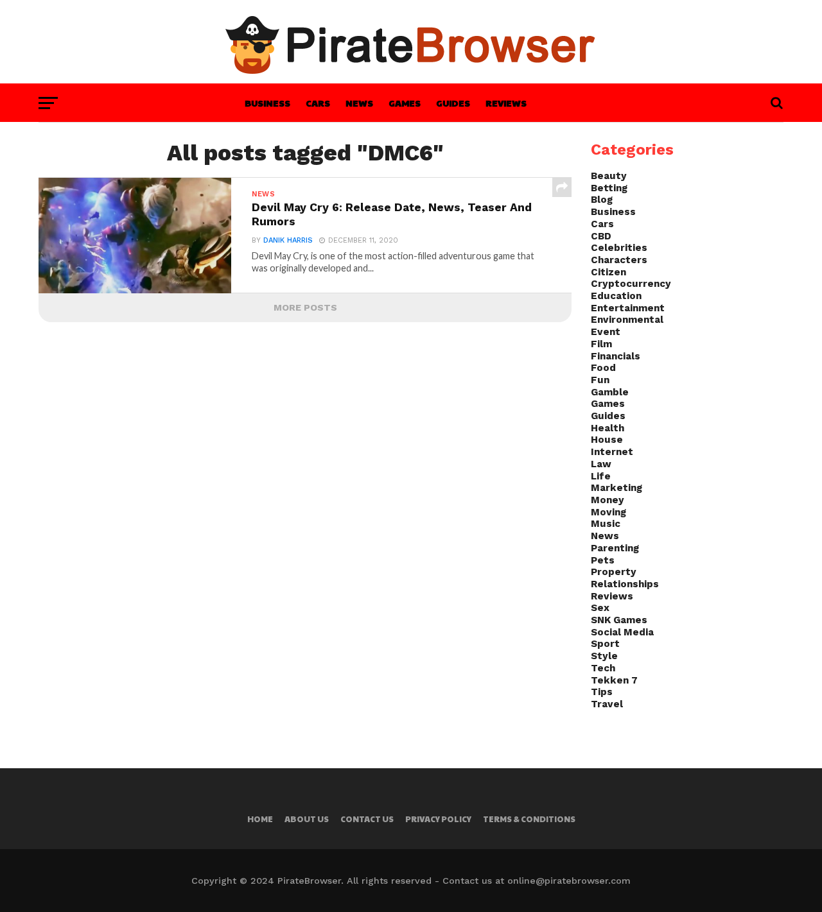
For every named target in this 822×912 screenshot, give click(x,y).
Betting (609, 188)
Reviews (506, 102)
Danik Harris (288, 240)
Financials (615, 356)
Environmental (627, 319)
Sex (600, 608)
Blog (602, 199)
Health (607, 428)
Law (601, 464)
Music (605, 523)
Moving (608, 512)
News (359, 102)
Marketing (616, 488)
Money (607, 500)
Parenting (615, 548)
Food (603, 368)
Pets (603, 560)
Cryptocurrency (631, 283)
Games (405, 102)
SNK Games (619, 620)
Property (613, 572)
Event (605, 332)
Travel (607, 704)
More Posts (305, 307)
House (607, 439)
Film (601, 344)
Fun (600, 380)
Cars (318, 102)
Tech (603, 668)
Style (604, 656)
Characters (619, 260)
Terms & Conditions (529, 819)
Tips (602, 692)
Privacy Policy (438, 819)
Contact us (367, 819)
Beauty (609, 176)
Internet (612, 452)
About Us (306, 819)
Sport (605, 644)
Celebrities (619, 248)
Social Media (622, 632)
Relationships (625, 584)
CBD (601, 236)
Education (616, 296)
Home (260, 819)
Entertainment (628, 308)
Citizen (608, 272)
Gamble (610, 392)
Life (601, 476)
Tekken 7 (614, 680)
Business (267, 102)
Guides (453, 102)
